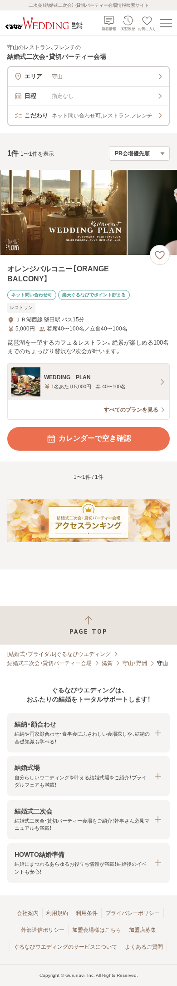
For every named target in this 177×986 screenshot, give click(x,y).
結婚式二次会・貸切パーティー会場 (49, 663)
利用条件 (87, 913)
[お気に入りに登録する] (160, 255)
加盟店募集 (142, 930)
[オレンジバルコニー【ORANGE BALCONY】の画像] (88, 212)
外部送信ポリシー (42, 930)
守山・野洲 (135, 663)
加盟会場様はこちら (96, 930)
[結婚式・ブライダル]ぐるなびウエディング (59, 654)
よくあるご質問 (144, 947)
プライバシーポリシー (132, 913)
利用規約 (57, 913)
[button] (88, 732)
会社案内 (28, 913)
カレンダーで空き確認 (95, 438)
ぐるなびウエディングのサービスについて (65, 947)
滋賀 (107, 663)
